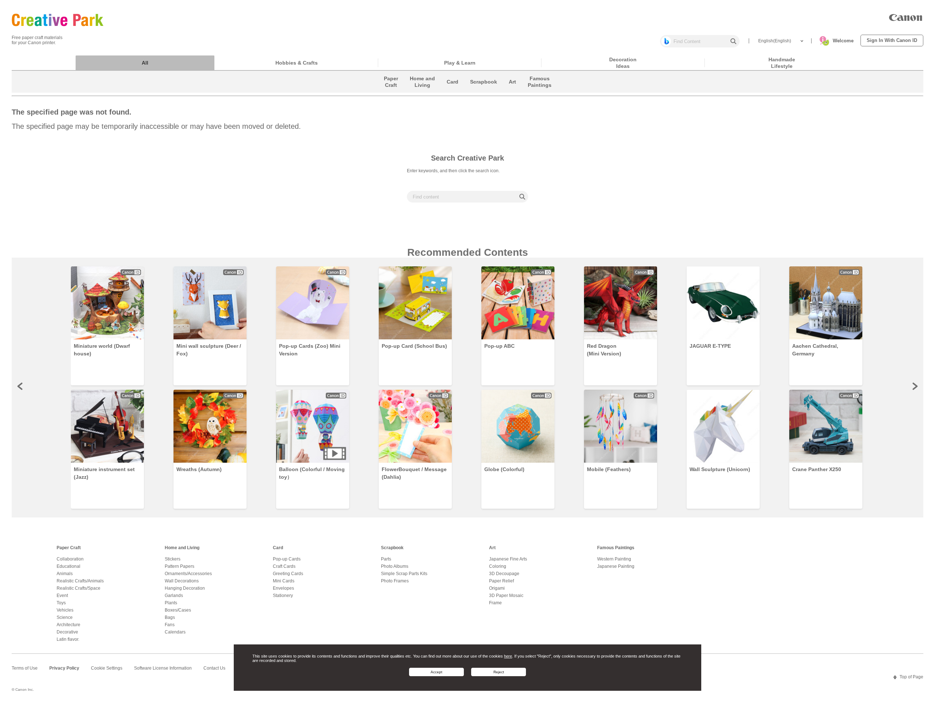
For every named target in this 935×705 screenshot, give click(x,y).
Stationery (283, 595)
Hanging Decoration (185, 588)
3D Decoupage (504, 573)
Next (914, 386)
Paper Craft (69, 547)
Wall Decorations (182, 580)
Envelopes (283, 588)
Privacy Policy (64, 668)
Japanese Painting (615, 566)
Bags (170, 617)
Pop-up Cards (287, 559)
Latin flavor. (68, 639)
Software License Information (163, 668)
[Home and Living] (422, 91)
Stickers (172, 559)
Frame (495, 602)
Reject (498, 672)
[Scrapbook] (483, 91)
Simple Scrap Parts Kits (404, 573)
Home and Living (182, 547)
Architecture (68, 624)
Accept (436, 672)
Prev (20, 386)
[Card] (452, 91)
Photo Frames (395, 580)
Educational (68, 566)
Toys (61, 602)
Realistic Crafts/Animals (80, 580)
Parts (386, 559)
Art (492, 547)
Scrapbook (392, 547)
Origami (497, 588)
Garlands (174, 595)
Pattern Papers (179, 566)
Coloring (497, 566)
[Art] (512, 91)
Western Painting (614, 559)
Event (62, 595)
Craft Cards (284, 566)
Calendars (175, 632)
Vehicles (65, 610)
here (508, 656)
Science (65, 617)
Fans (170, 624)
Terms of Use (25, 668)
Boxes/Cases (178, 610)
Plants (171, 602)
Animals (65, 573)
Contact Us (214, 668)
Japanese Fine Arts (508, 559)
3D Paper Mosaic (506, 595)
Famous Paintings (615, 547)
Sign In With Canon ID (892, 40)
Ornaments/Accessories (188, 573)
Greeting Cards (288, 573)
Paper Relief (501, 580)
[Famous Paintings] (540, 91)
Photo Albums (394, 566)
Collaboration (70, 559)
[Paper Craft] (391, 91)
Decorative (67, 632)
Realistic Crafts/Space (78, 588)
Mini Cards (283, 580)
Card (278, 547)
